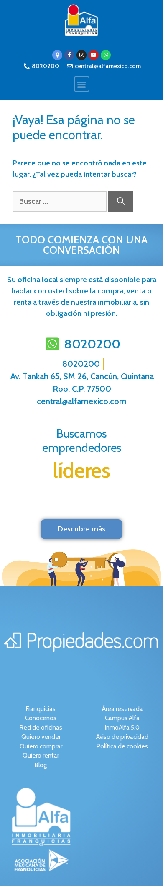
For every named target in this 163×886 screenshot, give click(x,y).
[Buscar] (120, 201)
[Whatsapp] (106, 55)
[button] (81, 84)
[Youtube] (94, 55)
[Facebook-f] (69, 55)
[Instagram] (81, 55)
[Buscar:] (60, 201)
